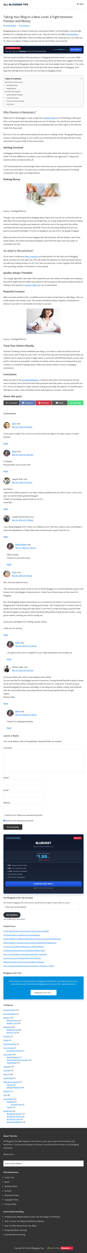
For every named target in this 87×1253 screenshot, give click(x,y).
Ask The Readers (9, 1014)
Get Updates (12, 915)
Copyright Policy (11, 1199)
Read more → (9, 1154)
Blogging (7, 1027)
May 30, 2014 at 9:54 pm (22, 427)
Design (6, 1040)
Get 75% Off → (76, 49)
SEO (5, 1095)
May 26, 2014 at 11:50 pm (22, 520)
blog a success (31, 256)
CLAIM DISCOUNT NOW (43, 884)
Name (6, 777)
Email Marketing (9, 1044)
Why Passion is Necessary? (14, 82)
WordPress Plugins (14, 1114)
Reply (5, 443)
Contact (8, 1191)
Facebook (10, 1102)
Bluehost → (66, 1248)
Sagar (14, 572)
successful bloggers (30, 380)
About (7, 1182)
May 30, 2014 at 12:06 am (22, 454)
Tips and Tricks (16, 1104)
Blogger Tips (12, 1023)
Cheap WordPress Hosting (16, 1230)
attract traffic (31, 285)
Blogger (6, 1018)
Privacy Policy (10, 1204)
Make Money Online (10, 1082)
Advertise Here (11, 1186)
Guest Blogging (13, 1057)
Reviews (6, 1091)
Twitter (10, 1107)
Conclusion (10, 104)
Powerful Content (12, 98)
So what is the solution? (13, 92)
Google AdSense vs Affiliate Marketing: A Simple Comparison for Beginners (32, 939)
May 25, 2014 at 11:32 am (22, 670)
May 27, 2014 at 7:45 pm (25, 547)
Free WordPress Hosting (15, 1234)
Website (6, 802)
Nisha (14, 451)
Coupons (6, 1036)
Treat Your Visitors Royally (15, 101)
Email (6, 790)
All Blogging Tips (36, 1248)
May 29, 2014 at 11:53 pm (26, 646)
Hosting (6, 1070)
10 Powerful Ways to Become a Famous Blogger (21, 935)
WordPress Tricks (13, 1119)
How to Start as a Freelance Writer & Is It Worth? (22, 958)
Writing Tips (11, 1032)
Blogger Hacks (12, 1020)
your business (72, 34)
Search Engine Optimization (18, 1060)
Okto (14, 423)
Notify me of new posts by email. (19, 820)
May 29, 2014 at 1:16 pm (22, 482)
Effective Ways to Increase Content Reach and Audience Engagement (29, 943)
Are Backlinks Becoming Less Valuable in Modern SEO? (24, 950)
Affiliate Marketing (14, 1087)
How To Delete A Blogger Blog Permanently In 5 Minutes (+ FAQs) (28, 966)
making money (49, 118)
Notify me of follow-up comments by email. (23, 815)
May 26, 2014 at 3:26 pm (22, 575)
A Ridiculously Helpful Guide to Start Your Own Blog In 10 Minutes (32, 1216)
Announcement (9, 1010)
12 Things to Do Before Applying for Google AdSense (23, 946)
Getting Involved (12, 85)
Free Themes (8, 1048)
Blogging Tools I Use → (43, 992)
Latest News (8, 1078)
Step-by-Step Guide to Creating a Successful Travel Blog (25, 954)
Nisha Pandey (21, 544)
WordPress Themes (14, 1050)
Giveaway (7, 1066)
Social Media (11, 1063)
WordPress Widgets (14, 1122)
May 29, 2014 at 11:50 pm (26, 714)
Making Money (11, 88)
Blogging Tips (12, 1030)
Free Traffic (7, 1054)
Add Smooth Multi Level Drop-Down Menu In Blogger (23, 962)
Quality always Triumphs (15, 95)
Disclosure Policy (12, 1195)
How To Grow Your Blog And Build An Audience (24, 1221)
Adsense (10, 1085)
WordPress (7, 1111)
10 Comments (24, 25)
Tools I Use (9, 1177)
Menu (81, 4)
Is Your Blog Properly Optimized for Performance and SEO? (26, 931)
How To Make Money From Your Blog (20, 1225)
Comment (8, 747)
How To (6, 1074)
